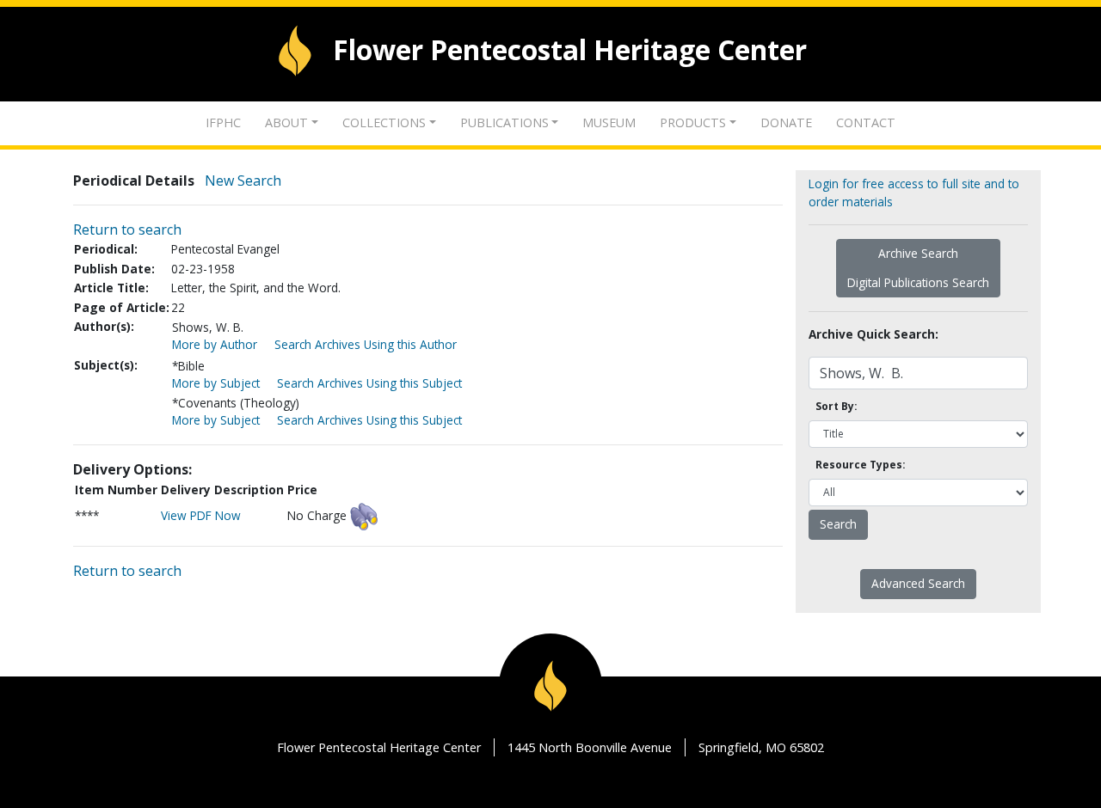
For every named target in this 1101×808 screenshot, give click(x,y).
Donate (786, 122)
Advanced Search (918, 583)
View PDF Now (201, 515)
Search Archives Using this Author (365, 344)
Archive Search (918, 253)
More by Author (214, 344)
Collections (384, 122)
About (286, 122)
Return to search (127, 229)
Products (693, 122)
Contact (865, 122)
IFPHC (223, 122)
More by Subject (216, 383)
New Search (243, 180)
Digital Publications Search (918, 282)
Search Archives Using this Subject (369, 383)
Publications (504, 122)
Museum (609, 122)
